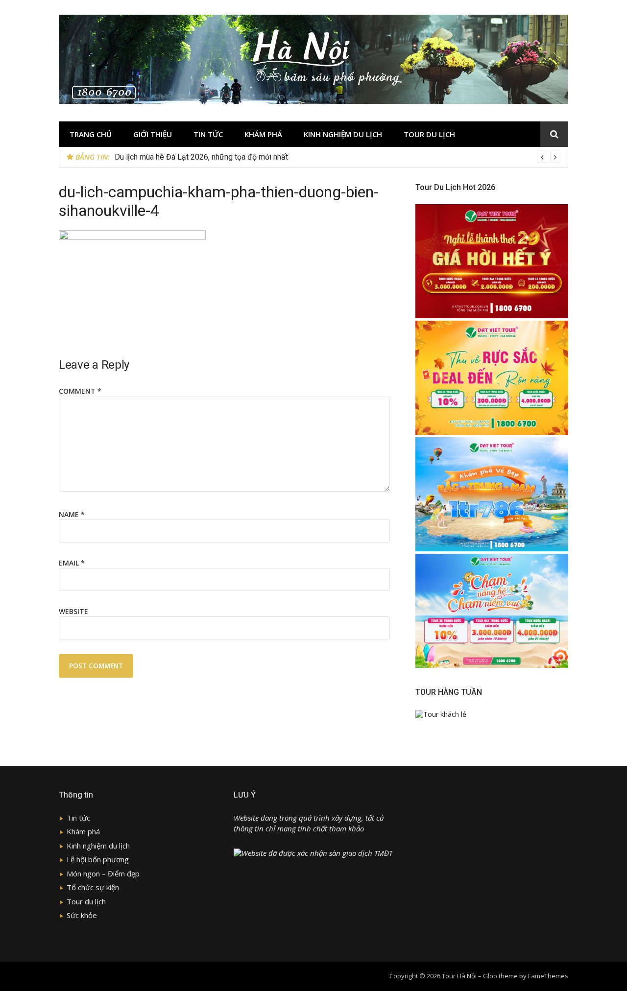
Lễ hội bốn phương (98, 859)
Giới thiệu (152, 134)
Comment (80, 391)
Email (72, 562)
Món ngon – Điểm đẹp (103, 873)
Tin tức (208, 134)
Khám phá (263, 134)
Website (73, 611)
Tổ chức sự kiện (93, 887)
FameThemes (548, 975)
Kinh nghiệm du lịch (343, 134)
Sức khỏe (82, 915)
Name (72, 514)
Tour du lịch (429, 134)
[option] (337, 157)
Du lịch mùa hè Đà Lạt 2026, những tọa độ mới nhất (201, 157)
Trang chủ (91, 134)
